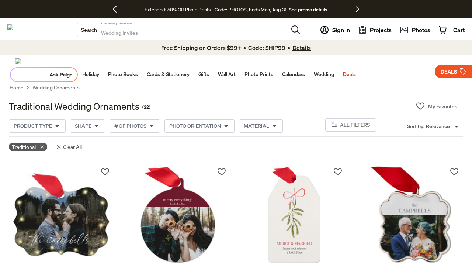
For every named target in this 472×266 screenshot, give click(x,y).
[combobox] (183, 30)
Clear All (72, 146)
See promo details (308, 9)
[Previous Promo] (117, 9)
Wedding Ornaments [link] (56, 87)
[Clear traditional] (42, 147)
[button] (295, 29)
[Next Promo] (357, 9)
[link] (61, 214)
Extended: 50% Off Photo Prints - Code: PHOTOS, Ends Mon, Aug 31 (216, 9)
